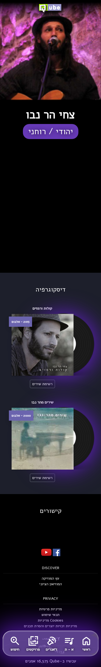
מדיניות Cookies (50, 620)
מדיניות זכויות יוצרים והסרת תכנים (50, 626)
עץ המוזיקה (50, 578)
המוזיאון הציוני (50, 584)
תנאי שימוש (50, 614)
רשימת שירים (42, 383)
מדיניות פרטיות (50, 609)
